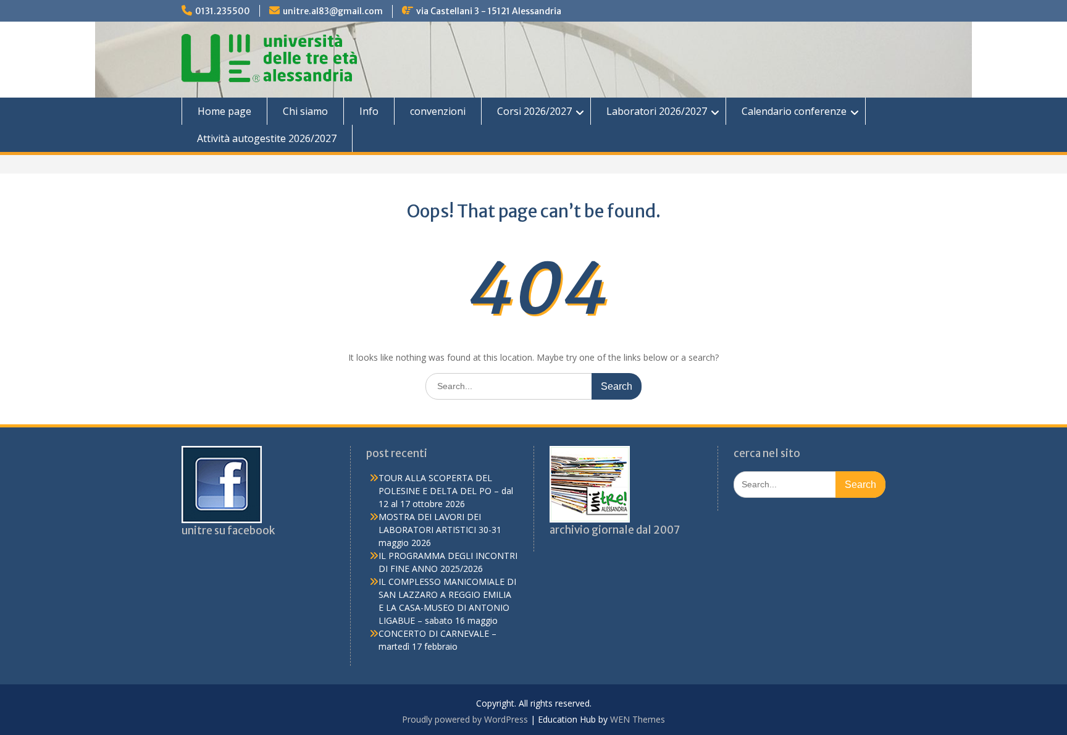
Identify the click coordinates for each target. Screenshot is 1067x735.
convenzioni (438, 111)
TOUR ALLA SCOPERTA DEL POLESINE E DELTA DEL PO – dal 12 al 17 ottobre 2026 (446, 491)
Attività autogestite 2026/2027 (267, 138)
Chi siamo (305, 111)
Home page (224, 111)
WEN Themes (637, 719)
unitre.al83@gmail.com (333, 11)
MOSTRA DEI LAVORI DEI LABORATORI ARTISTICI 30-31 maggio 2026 (440, 529)
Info (369, 111)
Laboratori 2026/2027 (656, 111)
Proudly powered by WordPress (465, 719)
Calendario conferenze (794, 111)
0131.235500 (222, 11)
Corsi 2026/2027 (534, 111)
